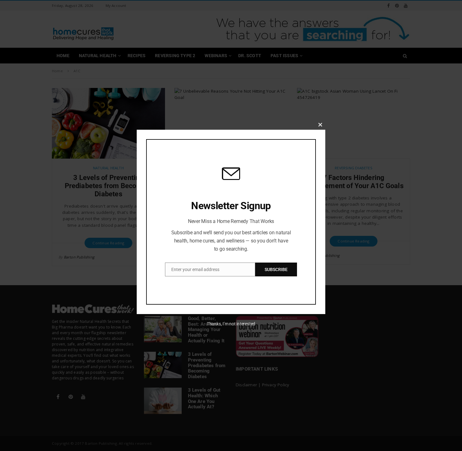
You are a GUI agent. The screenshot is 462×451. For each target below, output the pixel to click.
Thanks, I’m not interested (231, 323)
